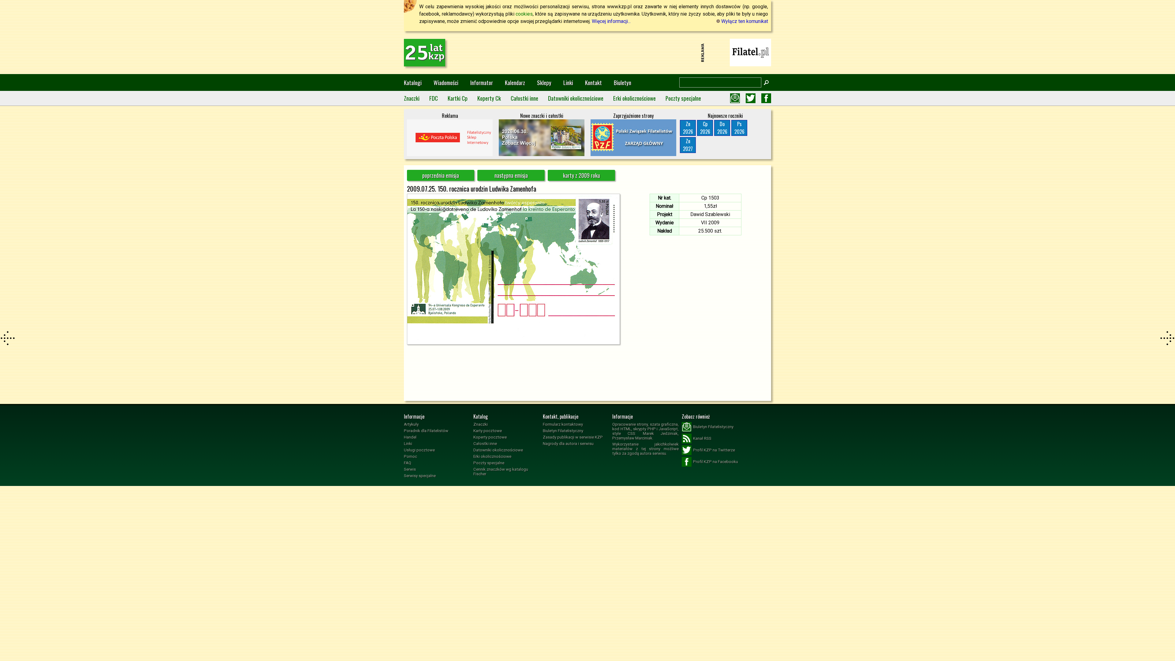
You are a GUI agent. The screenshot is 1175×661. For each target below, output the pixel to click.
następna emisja (511, 175)
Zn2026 (688, 127)
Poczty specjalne (683, 98)
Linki (568, 82)
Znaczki (412, 98)
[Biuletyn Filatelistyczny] (735, 98)
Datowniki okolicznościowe (575, 98)
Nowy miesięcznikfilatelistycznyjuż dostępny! (750, 52)
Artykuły (411, 424)
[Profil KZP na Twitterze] (750, 98)
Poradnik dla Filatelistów (426, 430)
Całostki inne (524, 98)
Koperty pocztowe (490, 437)
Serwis (410, 469)
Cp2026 (705, 127)
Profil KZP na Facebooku (715, 461)
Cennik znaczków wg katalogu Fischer (500, 471)
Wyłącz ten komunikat (744, 21)
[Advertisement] (587, 52)
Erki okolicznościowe (634, 98)
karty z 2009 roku (581, 175)
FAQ (407, 463)
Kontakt (593, 82)
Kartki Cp (458, 98)
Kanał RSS (702, 438)
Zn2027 (688, 144)
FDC (433, 98)
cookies (524, 14)
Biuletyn (622, 82)
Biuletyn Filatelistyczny (563, 430)
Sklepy (544, 82)
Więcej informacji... (611, 21)
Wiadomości (446, 82)
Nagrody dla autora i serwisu (568, 443)
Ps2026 (739, 127)
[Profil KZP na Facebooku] (766, 98)
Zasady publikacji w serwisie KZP (573, 437)
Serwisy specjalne (420, 475)
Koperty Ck (489, 98)
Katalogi (413, 82)
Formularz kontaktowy (563, 424)
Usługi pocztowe (419, 450)
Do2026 (722, 127)
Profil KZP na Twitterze (714, 450)
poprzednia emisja (440, 175)
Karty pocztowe (487, 430)
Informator (481, 82)
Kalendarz (515, 82)
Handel (410, 437)
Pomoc (410, 456)
